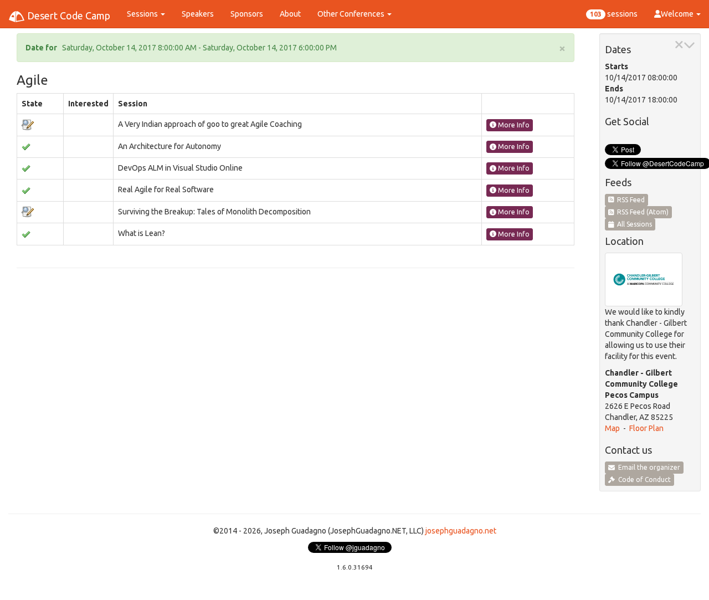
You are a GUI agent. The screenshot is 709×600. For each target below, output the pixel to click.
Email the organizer (647, 467)
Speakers (198, 13)
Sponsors (246, 13)
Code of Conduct (643, 479)
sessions (614, 13)
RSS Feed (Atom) (641, 212)
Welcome (678, 13)
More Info (513, 125)
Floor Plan (646, 428)
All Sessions (633, 224)
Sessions (143, 13)
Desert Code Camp (67, 15)
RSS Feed (629, 199)
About (290, 13)
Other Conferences (351, 13)
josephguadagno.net (460, 530)
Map (612, 428)
